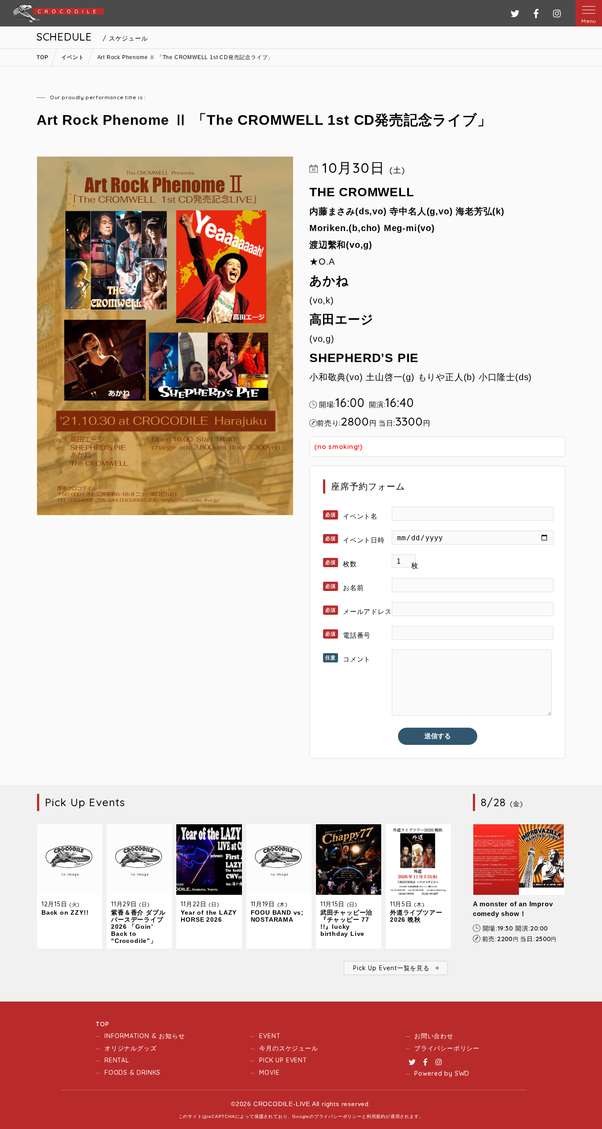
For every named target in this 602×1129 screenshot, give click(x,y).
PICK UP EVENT (283, 1060)
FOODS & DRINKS (132, 1073)
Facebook (425, 1062)
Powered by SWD (441, 1073)
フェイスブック (536, 13)
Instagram (438, 1062)
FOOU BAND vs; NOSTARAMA (277, 916)
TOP (102, 1024)
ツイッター (514, 13)
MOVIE (269, 1073)
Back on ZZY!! (65, 912)
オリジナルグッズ (130, 1048)
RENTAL (116, 1060)
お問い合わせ (433, 1036)
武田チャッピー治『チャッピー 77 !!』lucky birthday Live (346, 923)
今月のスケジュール (288, 1048)
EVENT (269, 1036)
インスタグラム (556, 13)
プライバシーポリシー (446, 1048)
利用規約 (376, 1116)
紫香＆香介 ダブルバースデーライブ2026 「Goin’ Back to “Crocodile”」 (138, 926)
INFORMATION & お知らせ (144, 1036)
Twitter (412, 1062)
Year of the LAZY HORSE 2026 (209, 916)
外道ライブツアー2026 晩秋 (416, 916)
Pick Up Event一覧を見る (391, 968)
